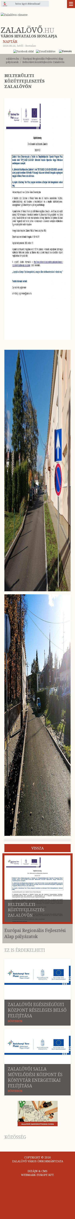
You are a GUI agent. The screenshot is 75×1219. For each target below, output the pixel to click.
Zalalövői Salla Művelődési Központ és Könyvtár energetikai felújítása (35, 1077)
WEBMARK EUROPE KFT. (37, 1175)
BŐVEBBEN (15, 1021)
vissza (37, 848)
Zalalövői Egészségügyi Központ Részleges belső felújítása (37, 1010)
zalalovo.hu (12, 58)
